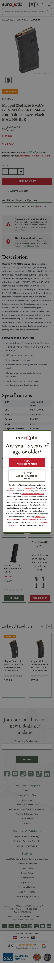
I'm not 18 (26, 476)
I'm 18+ (27, 462)
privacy (37, 516)
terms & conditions (28, 519)
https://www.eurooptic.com (19, 488)
